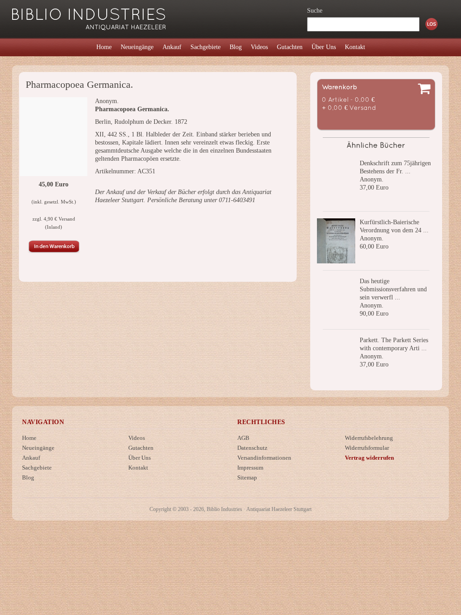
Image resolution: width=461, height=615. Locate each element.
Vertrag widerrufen (369, 457)
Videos (136, 437)
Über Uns (139, 457)
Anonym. (372, 179)
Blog (28, 477)
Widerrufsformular (367, 447)
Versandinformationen (264, 457)
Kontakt (138, 467)
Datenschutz (252, 447)
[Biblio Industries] (89, 15)
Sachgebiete (37, 467)
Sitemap (247, 477)
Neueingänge (38, 447)
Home (29, 437)
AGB (243, 437)
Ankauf (31, 457)
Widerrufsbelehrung (369, 437)
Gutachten (141, 447)
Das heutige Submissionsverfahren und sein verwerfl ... (393, 289)
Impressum (250, 467)
